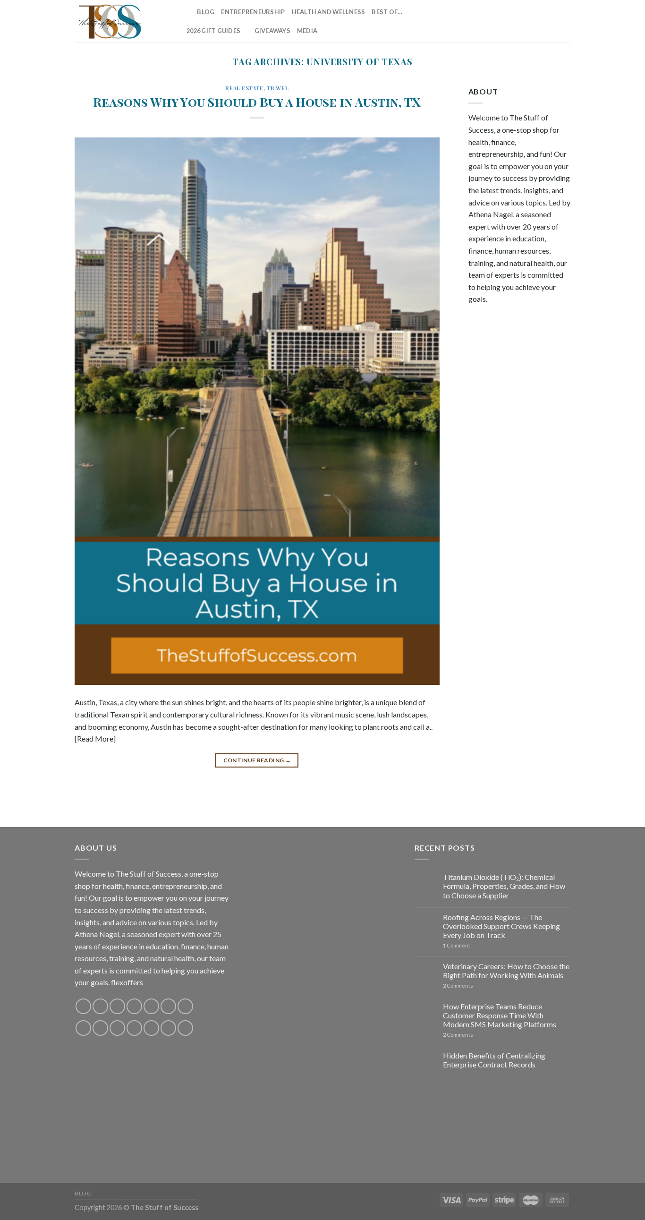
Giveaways (272, 30)
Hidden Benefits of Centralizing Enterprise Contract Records (494, 1060)
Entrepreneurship (253, 12)
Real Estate (244, 88)
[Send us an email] (527, 21)
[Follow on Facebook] (478, 21)
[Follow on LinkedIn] (552, 21)
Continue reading (257, 760)
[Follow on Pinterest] (539, 21)
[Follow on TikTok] (502, 21)
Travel (278, 88)
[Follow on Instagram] (490, 21)
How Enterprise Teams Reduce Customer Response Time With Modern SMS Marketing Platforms (499, 1015)
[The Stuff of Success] (122, 21)
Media (307, 30)
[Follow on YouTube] (564, 21)
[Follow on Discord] (185, 1006)
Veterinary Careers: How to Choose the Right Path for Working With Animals (506, 971)
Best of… (387, 12)
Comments (458, 985)
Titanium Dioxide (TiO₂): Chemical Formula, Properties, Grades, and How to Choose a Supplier (504, 885)
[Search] (186, 12)
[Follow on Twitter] (514, 21)
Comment (456, 945)
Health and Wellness (328, 12)
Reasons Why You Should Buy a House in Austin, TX (257, 102)
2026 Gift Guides (213, 30)
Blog (205, 12)
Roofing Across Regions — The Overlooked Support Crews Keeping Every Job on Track (501, 926)
